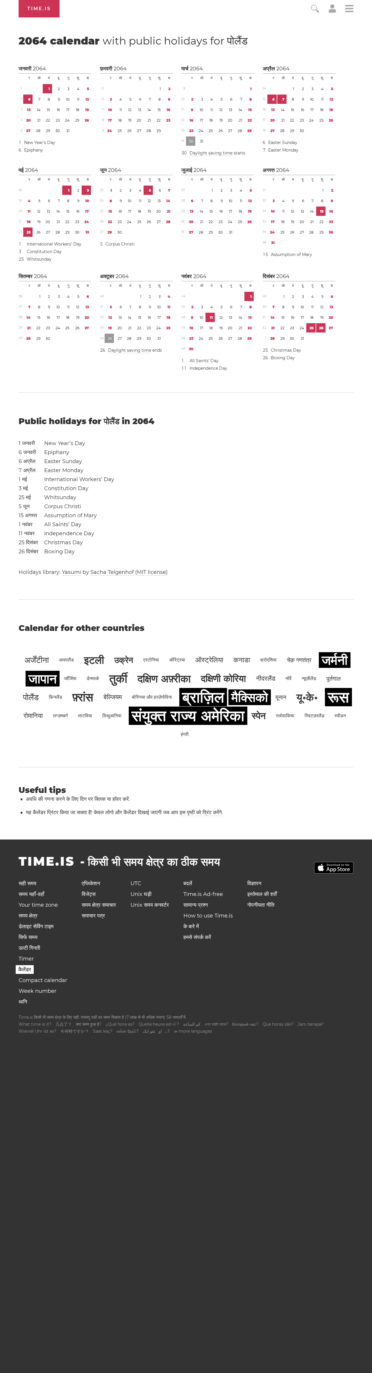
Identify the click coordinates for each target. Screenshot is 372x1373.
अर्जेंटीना (36, 660)
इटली (94, 660)
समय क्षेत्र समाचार (99, 905)
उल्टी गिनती (29, 948)
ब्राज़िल (203, 697)
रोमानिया (33, 716)
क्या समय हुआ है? (88, 1024)
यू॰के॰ (307, 697)
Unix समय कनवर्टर (149, 905)
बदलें (187, 883)
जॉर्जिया (70, 678)
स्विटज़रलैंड (314, 715)
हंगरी (185, 734)
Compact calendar (43, 980)
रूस (338, 697)
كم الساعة (192, 1024)
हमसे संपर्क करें (197, 937)
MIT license (151, 572)
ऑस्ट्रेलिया (209, 660)
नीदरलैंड (265, 678)
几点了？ (64, 1024)
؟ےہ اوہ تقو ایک (156, 1031)
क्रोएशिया (268, 660)
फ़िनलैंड (55, 697)
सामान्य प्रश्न (195, 905)
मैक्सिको (249, 697)
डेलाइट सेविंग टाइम (36, 926)
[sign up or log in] (332, 11)
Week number (37, 991)
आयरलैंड (66, 660)
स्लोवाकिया (285, 715)
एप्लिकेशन (91, 883)
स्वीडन (340, 715)
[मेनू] (349, 9)
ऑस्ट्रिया (177, 660)
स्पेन (259, 715)
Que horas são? (278, 1024)
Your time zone (38, 905)
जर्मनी (335, 660)
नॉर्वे (288, 678)
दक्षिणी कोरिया (223, 678)
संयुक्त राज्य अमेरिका (188, 716)
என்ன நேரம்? (128, 1031)
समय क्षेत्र (28, 916)
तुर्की (118, 678)
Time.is (39, 8)
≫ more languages (193, 1031)
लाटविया (85, 715)
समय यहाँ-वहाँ (31, 894)
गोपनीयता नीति (260, 905)
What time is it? (35, 1024)
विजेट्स (89, 894)
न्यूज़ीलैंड (309, 678)
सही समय (27, 883)
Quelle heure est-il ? (159, 1024)
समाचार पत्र (93, 916)
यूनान (280, 697)
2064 (39, 68)
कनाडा (241, 660)
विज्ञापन (254, 883)
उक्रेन (123, 660)
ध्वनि (23, 1002)
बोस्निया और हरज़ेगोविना (152, 697)
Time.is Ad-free (203, 894)
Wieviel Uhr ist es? (37, 1031)
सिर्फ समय (28, 937)
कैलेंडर (24, 969)
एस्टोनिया (151, 660)
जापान (42, 678)
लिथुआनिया (111, 715)
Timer (26, 959)
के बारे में (191, 926)
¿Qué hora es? (120, 1024)
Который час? (245, 1024)
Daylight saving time (211, 153)
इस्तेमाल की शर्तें (262, 894)
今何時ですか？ (74, 1031)
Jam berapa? (310, 1024)
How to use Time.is (208, 916)
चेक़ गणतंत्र (299, 660)
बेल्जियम (112, 697)
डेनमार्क (93, 678)
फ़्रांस (82, 697)
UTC (135, 883)
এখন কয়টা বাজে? (216, 1024)
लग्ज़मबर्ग (60, 715)
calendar (133, 40)
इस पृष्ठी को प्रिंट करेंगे (201, 812)
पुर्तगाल (333, 678)
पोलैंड (237, 40)
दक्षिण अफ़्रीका (164, 678)
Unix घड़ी (140, 894)
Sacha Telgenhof (112, 572)
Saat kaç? (102, 1031)
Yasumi (71, 572)
